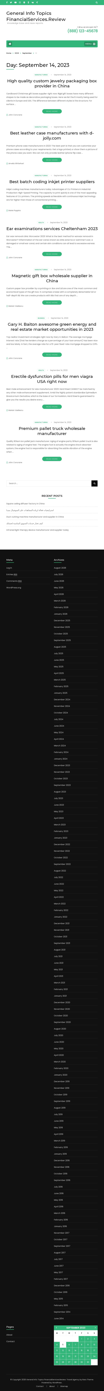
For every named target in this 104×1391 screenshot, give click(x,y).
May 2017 (58, 1272)
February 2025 (61, 686)
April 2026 (59, 594)
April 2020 (59, 1055)
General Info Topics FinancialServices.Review (46, 1379)
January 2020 (60, 1074)
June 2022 (59, 883)
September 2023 (62, 785)
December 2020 (62, 1002)
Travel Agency (73, 1379)
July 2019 (58, 1114)
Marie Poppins (14, 210)
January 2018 (60, 1226)
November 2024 (62, 706)
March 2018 (59, 1213)
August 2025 (60, 646)
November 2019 (61, 1088)
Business (41, 318)
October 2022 (61, 857)
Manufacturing (41, 75)
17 (94, 1350)
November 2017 (61, 1232)
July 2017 (58, 1259)
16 (88, 1350)
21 (75, 1356)
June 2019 (58, 1121)
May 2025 (58, 666)
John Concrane (15, 115)
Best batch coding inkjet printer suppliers (52, 181)
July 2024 (58, 719)
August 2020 (60, 1028)
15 (81, 1350)
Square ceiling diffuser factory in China (25, 503)
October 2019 (60, 1094)
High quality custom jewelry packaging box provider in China (52, 83)
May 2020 (58, 1048)
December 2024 (62, 699)
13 (69, 1350)
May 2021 (58, 969)
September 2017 (62, 1246)
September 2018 (62, 1180)
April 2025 (59, 673)
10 (94, 1344)
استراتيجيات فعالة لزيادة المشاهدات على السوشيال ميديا (30, 510)
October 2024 (61, 712)
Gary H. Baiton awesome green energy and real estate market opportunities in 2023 (52, 327)
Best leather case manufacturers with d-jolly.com (52, 136)
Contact (10, 1341)
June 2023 (59, 804)
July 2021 (58, 956)
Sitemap (64, 1386)
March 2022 (60, 903)
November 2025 (62, 627)
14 (75, 1350)
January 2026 (60, 613)
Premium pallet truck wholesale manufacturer (52, 431)
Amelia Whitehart (16, 163)
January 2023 (60, 837)
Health (41, 222)
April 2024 (59, 739)
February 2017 (61, 1279)
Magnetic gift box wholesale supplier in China (52, 278)
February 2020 (61, 1068)
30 (88, 1362)
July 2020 (58, 1035)
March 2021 (59, 982)
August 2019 (59, 1107)
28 (75, 1362)
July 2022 (58, 877)
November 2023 (62, 772)
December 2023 (62, 765)
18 (57, 1356)
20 (69, 1356)
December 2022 (62, 844)
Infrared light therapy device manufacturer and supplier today (37, 530)
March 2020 (60, 1061)
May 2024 (59, 732)
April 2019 (58, 1134)
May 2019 (58, 1127)
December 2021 (62, 923)
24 (94, 1356)
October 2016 (60, 1292)
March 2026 (60, 600)
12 (63, 1350)
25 (57, 1362)
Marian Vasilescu (15, 306)
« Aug (56, 1327)
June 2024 (59, 725)
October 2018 (60, 1173)
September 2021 (62, 943)
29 (82, 1362)
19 (63, 1356)
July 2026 (58, 574)
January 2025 (60, 693)
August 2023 (60, 791)
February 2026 (61, 607)
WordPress (57, 1382)
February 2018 (61, 1219)
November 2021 (61, 930)
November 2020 (62, 1009)
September (27, 53)
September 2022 (62, 864)
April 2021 (58, 976)
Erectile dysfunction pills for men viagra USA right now (52, 379)
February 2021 (61, 989)
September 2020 (62, 1022)
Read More (52, 111)
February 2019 (61, 1147)
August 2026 (60, 567)
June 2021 (58, 962)
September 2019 (62, 1101)
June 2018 (59, 1193)
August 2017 (60, 1252)
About (9, 1334)
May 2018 (58, 1200)
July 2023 (58, 798)
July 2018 (58, 1186)
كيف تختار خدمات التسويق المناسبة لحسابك (24, 523)
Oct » (95, 1327)
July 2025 (58, 653)
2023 (17, 53)
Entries (11, 574)
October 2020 (61, 1015)
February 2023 (61, 831)
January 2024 (60, 758)
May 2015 (58, 1298)
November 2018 (61, 1167)
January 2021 (60, 995)
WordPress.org (13, 587)
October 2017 (60, 1239)
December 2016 (62, 1285)
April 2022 (59, 897)
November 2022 (62, 851)
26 (63, 1362)
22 (82, 1356)
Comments (14, 581)
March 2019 (59, 1140)
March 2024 (60, 745)
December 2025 (62, 620)
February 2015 (61, 1305)
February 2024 (61, 752)
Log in (9, 567)
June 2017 (59, 1265)
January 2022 (60, 916)
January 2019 (60, 1153)
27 (69, 1362)
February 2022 (61, 910)
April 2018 (58, 1206)
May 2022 (58, 890)
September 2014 (62, 1311)
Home (8, 53)
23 (88, 1356)
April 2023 (59, 818)
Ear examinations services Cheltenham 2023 (52, 228)
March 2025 (60, 679)
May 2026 (58, 587)
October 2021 (60, 936)
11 (56, 1350)
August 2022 (60, 870)
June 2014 (59, 1318)
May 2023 (58, 811)
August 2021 (59, 949)
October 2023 (61, 778)
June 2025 (59, 660)
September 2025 (62, 640)
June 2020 (59, 1041)
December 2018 (62, 1160)
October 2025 (61, 633)
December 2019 (62, 1081)
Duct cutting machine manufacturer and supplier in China (35, 516)
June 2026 (59, 581)
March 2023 (60, 824)
